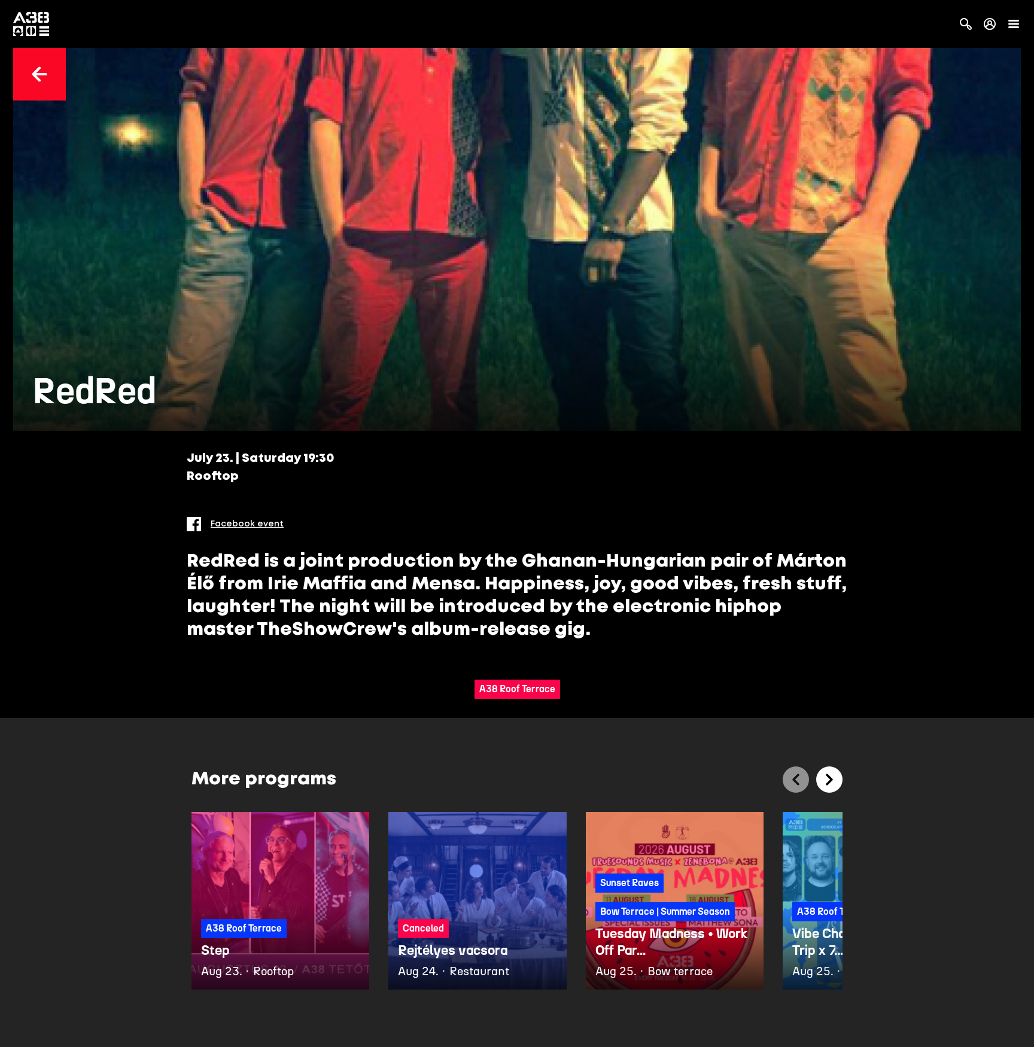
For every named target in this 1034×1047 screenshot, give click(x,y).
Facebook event (247, 524)
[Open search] (966, 24)
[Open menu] (1013, 24)
